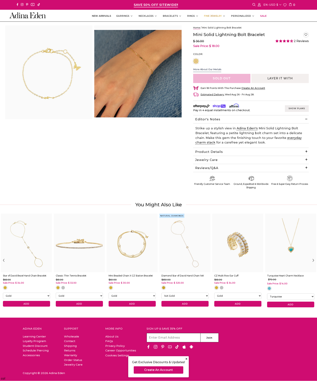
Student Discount (35, 346)
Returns (69, 350)
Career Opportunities (120, 350)
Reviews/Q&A (206, 168)
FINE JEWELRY (213, 15)
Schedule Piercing (36, 350)
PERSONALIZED (241, 15)
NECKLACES (146, 15)
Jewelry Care (206, 160)
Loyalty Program (34, 341)
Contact (69, 341)
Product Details (209, 152)
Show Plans (297, 108)
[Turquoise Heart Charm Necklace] (290, 243)
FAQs (109, 341)
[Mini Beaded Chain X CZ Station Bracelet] (132, 243)
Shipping (70, 346)
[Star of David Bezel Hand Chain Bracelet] (26, 243)
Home (196, 27)
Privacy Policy (115, 346)
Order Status (73, 360)
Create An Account (158, 370)
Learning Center (34, 336)
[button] (306, 34)
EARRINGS (122, 15)
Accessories (31, 355)
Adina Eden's (247, 128)
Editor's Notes (207, 119)
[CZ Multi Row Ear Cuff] (237, 243)
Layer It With (280, 78)
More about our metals (207, 69)
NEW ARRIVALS (101, 15)
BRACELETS (170, 15)
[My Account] (259, 5)
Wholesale (71, 336)
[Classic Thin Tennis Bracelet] (79, 243)
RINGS (191, 15)
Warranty (70, 355)
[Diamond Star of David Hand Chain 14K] (184, 243)
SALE (263, 15)
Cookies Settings (117, 355)
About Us (112, 336)
